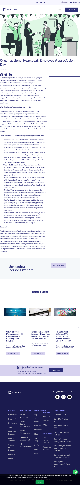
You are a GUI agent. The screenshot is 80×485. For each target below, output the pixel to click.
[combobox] (48, 2)
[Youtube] (69, 397)
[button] (1, 74)
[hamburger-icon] (60, 9)
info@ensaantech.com (62, 391)
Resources (76, 2)
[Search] (36, 2)
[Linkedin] (57, 397)
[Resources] (71, 2)
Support (65, 2)
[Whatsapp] (63, 397)
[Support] (60, 2)
